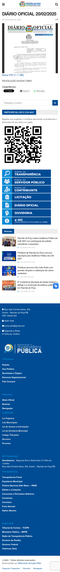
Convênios (7, 498)
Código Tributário (10, 435)
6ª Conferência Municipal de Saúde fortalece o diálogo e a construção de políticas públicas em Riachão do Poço (37, 284)
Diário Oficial (8, 400)
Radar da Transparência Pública (17, 536)
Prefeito (5, 364)
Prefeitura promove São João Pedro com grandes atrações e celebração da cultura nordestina (35, 270)
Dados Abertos (9, 510)
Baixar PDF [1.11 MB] (13, 75)
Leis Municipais (9, 422)
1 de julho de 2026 (26, 277)
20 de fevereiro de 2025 (11, 19)
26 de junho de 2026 (26, 291)
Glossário (26, 568)
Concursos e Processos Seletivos (18, 493)
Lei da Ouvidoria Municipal (15, 430)
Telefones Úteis (9, 548)
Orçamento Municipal (12, 481)
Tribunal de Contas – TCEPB (15, 527)
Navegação (7, 408)
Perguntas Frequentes (11, 568)
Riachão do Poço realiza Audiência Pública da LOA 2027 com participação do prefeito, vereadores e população (37, 241)
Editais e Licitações (11, 489)
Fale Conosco (8, 381)
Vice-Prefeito (8, 369)
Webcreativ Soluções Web (29, 563)
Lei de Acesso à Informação (15, 426)
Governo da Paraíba (11, 540)
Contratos (7, 502)
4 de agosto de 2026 (27, 262)
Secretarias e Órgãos (12, 373)
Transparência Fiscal (12, 477)
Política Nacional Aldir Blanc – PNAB (19, 485)
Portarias (6, 443)
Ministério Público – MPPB (14, 531)
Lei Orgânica (8, 418)
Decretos (6, 439)
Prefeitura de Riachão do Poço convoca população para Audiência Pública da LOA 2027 (35, 255)
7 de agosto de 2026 (27, 247)
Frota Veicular (8, 506)
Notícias (6, 404)
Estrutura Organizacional (14, 377)
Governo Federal (10, 544)
